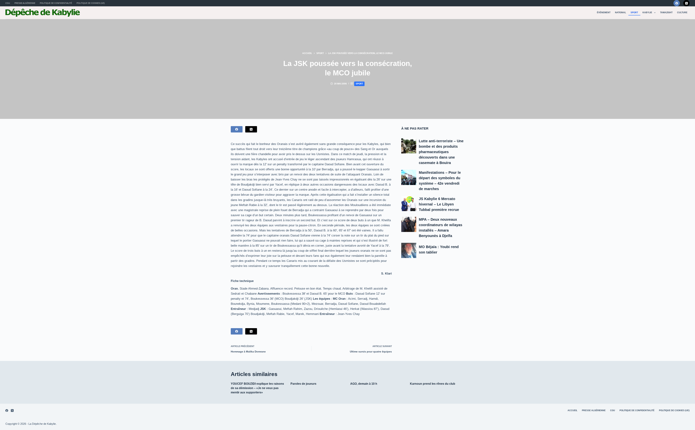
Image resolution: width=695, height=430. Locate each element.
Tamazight (666, 12)
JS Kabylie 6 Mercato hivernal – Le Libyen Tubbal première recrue (439, 204)
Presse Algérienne (24, 3)
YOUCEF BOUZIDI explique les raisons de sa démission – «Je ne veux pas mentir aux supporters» (257, 388)
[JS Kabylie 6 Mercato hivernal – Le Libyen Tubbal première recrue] (408, 203)
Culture (682, 12)
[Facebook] (676, 3)
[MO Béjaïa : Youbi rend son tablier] (408, 250)
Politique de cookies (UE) (91, 3)
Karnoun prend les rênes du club (432, 383)
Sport (634, 12)
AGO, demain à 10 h (363, 383)
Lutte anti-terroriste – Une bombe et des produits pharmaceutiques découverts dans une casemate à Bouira (441, 152)
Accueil (572, 410)
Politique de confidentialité (56, 3)
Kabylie (647, 12)
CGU (7, 3)
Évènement (603, 12)
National (620, 12)
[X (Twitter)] (686, 3)
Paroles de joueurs (303, 383)
